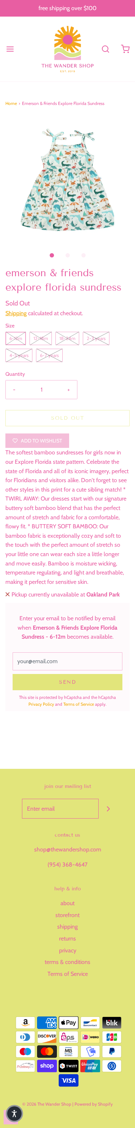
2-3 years (96, 338)
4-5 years (18, 355)
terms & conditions (67, 962)
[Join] (108, 809)
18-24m (67, 338)
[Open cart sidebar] (125, 49)
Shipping (16, 313)
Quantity (15, 374)
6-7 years (49, 355)
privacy (67, 950)
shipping (67, 926)
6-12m (15, 338)
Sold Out (67, 418)
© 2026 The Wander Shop (47, 1104)
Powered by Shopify (94, 1104)
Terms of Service (78, 704)
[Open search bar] (105, 49)
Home (11, 103)
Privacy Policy (41, 704)
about (67, 903)
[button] (67, 180)
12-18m (40, 338)
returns (67, 938)
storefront (67, 915)
